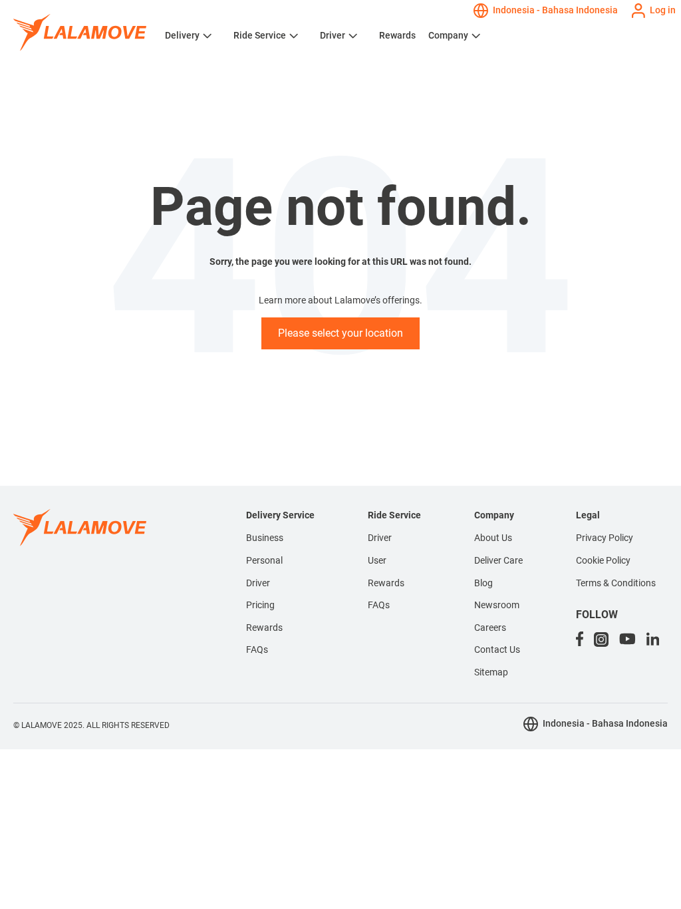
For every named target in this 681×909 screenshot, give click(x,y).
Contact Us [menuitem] (497, 649)
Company (448, 35)
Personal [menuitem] (264, 560)
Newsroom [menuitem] (496, 605)
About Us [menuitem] (493, 537)
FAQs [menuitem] (257, 649)
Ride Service (259, 35)
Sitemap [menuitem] (491, 672)
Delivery (182, 35)
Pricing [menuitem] (260, 605)
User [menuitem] (377, 560)
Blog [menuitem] (483, 583)
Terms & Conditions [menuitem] (616, 583)
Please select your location (340, 333)
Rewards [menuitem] (264, 627)
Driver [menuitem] (258, 583)
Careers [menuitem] (490, 627)
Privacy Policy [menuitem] (604, 537)
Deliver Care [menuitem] (498, 560)
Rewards (397, 35)
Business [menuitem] (264, 537)
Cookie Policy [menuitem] (603, 560)
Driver (332, 35)
